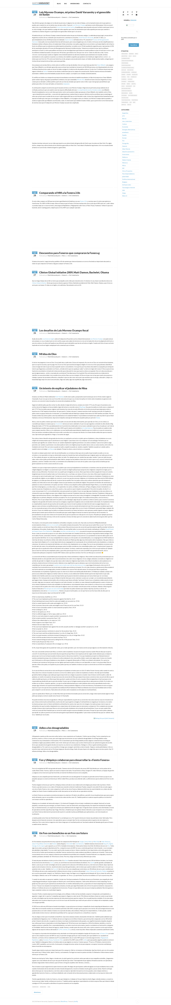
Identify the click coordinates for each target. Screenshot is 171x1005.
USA (130, 102)
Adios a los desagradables (54, 727)
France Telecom (90, 871)
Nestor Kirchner (126, 88)
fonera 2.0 (133, 76)
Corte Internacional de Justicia (66, 27)
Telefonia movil (126, 100)
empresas (134, 72)
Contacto (87, 3)
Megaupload (104, 938)
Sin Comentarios (74, 17)
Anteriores (37, 992)
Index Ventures (105, 841)
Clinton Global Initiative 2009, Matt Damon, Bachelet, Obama (74, 272)
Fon (63, 836)
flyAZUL (124, 76)
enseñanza (125, 132)
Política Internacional (128, 179)
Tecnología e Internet (128, 187)
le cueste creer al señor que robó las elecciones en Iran (69, 565)
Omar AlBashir (101, 65)
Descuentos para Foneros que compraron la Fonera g (69, 252)
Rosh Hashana (59, 397)
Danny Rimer (88, 841)
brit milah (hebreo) (87, 428)
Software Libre (126, 185)
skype (130, 93)
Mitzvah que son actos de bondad (53, 588)
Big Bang (82, 407)
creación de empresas (127, 60)
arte (123, 116)
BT (107, 844)
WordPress (64, 1001)
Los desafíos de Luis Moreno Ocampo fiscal (63, 330)
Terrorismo (125, 102)
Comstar (64, 929)
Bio (65, 3)
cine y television (127, 121)
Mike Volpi (96, 841)
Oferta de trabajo (126, 90)
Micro (63, 256)
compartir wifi (125, 58)
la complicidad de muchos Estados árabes (89, 90)
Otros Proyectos (127, 171)
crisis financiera (126, 65)
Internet (124, 81)
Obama (98, 418)
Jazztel (92, 862)
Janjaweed (66, 84)
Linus (123, 86)
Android (131, 53)
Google (81, 841)
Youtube (45, 940)
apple (136, 53)
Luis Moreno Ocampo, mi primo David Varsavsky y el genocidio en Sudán (75, 13)
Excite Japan (40, 846)
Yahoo (129, 104)
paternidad (125, 176)
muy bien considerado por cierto (69, 531)
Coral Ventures (79, 844)
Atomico (54, 844)
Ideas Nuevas (126, 149)
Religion (124, 182)
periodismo (125, 93)
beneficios (35, 986)
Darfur (45, 71)
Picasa (51, 940)
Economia (125, 127)
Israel (128, 83)
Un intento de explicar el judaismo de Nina (63, 388)
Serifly (76, 1001)
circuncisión (58, 424)
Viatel (66, 860)
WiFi (134, 102)
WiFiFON (124, 104)
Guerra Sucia (69, 39)
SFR (60, 929)
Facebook (56, 940)
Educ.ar (124, 69)
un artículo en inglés (48, 339)
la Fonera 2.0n (103, 933)
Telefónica (135, 100)
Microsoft (129, 86)
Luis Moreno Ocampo (79, 25)
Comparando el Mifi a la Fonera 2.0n (59, 192)
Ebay (104, 844)
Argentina (124, 56)
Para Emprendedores (128, 174)
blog (134, 56)
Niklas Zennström (45, 844)
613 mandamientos (53, 591)
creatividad (125, 63)
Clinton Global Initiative (39, 283)
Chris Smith (69, 844)
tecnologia (125, 97)
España (123, 74)
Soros (52, 862)
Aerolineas (124, 53)
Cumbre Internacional (128, 67)
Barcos (124, 118)
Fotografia (125, 143)
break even (43, 986)
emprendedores (126, 72)
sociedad (124, 95)
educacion (130, 69)
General (64, 17)
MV (134, 86)
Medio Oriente (126, 160)
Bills (130, 56)
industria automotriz (128, 151)
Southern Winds (132, 95)
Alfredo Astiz (81, 79)
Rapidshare (35, 940)
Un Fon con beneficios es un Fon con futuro (63, 833)
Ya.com (55, 869)
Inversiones (74, 3)
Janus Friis (35, 844)
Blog (59, 3)
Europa (128, 74)
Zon (69, 929)
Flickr (61, 940)
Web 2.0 (124, 196)
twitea (85, 940)
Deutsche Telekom (101, 871)
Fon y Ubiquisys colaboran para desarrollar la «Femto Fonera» (74, 759)
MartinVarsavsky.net (54, 17)
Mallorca (125, 157)
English (133, 20)
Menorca (125, 163)
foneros (124, 79)
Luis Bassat (51, 449)
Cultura (124, 124)
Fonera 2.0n (83, 201)
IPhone (123, 83)
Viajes (124, 193)
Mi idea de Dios (48, 354)
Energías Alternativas (128, 129)
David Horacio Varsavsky (86, 37)
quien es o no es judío (52, 525)
